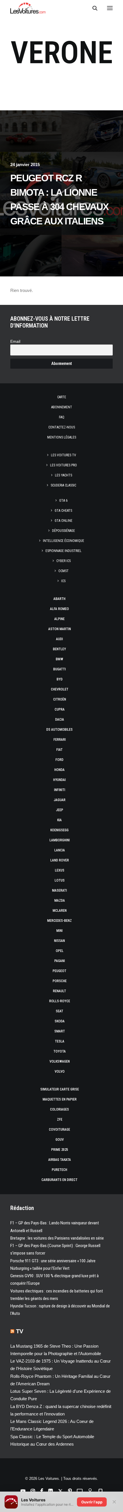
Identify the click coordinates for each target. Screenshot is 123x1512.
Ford (59, 760)
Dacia (59, 719)
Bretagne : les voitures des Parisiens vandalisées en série (57, 1238)
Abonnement (61, 407)
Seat (59, 1011)
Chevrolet (59, 689)
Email (15, 341)
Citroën (59, 699)
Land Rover (59, 860)
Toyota (59, 1051)
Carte (61, 397)
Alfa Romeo (59, 609)
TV (19, 1331)
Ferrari (59, 740)
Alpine (59, 619)
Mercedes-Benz (59, 921)
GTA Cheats (63, 511)
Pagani (59, 961)
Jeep (59, 810)
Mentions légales (61, 437)
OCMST (63, 571)
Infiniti (59, 790)
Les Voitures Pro (63, 465)
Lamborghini (59, 840)
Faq (61, 417)
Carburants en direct (59, 1180)
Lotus (60, 880)
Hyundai (59, 780)
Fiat (59, 750)
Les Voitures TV (63, 455)
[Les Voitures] (27, 8)
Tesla (59, 1041)
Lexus (59, 870)
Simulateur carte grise (59, 1089)
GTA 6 (63, 501)
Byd (60, 679)
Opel (60, 951)
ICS (63, 581)
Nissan (59, 941)
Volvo (60, 1071)
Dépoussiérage (63, 531)
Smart (59, 1031)
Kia (59, 820)
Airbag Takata (59, 1160)
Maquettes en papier (60, 1099)
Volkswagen (59, 1061)
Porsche (60, 981)
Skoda (60, 1021)
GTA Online (63, 521)
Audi (59, 639)
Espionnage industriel (63, 551)
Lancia (59, 850)
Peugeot (59, 971)
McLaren (60, 911)
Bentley (59, 649)
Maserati (59, 890)
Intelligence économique (63, 541)
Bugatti (59, 669)
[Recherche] (92, 8)
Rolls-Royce (59, 1001)
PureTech (59, 1170)
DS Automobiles (59, 730)
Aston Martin (59, 629)
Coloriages (59, 1109)
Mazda (59, 901)
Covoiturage (59, 1130)
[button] (110, 8)
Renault (59, 991)
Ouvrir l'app (91, 1502)
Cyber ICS (63, 561)
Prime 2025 (59, 1150)
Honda (59, 770)
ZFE (59, 1119)
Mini (59, 931)
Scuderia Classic (63, 485)
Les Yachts (63, 475)
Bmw (59, 659)
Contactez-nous (61, 427)
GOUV (59, 1140)
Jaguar (60, 800)
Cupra (60, 709)
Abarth (59, 599)
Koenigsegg (59, 830)
